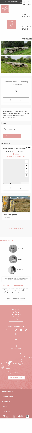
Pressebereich (6, 411)
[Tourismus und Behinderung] (27, 416)
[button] (24, 39)
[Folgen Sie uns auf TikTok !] (16, 330)
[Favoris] (22, 39)
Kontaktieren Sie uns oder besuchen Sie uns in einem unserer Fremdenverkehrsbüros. (16, 279)
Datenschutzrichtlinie (7, 396)
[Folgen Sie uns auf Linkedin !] (16, 334)
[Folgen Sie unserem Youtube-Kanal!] (20, 330)
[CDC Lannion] (6, 416)
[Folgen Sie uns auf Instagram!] (6, 330)
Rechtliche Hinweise (7, 391)
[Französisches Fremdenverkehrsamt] (21, 416)
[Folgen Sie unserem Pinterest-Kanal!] (25, 330)
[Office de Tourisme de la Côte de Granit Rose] (11, 23)
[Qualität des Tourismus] (14, 416)
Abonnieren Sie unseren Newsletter (16, 298)
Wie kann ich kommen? (16, 377)
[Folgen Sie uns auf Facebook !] (11, 330)
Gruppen (4, 406)
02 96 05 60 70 (16, 348)
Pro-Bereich (6, 401)
